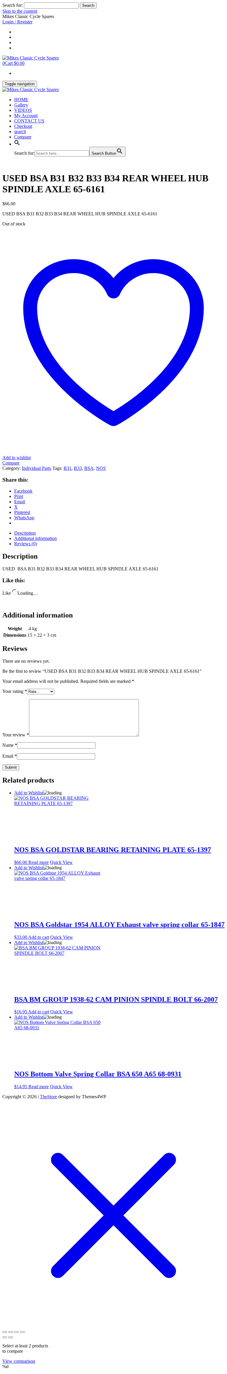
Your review (15, 734)
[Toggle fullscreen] (10, 1332)
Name (9, 745)
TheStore (48, 1096)
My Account (26, 115)
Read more (38, 862)
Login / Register (17, 21)
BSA (89, 468)
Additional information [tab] (35, 538)
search (20, 131)
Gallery (21, 104)
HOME (21, 99)
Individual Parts (36, 468)
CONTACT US (29, 120)
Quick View (61, 862)
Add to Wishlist (28, 792)
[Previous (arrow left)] (4, 1337)
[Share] (16, 1332)
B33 (78, 468)
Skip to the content (19, 11)
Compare (22, 136)
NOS (101, 468)
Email (9, 756)
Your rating (14, 691)
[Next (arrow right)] (10, 1337)
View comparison (18, 1361)
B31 (68, 468)
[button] (17, 143)
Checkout (23, 126)
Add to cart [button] (38, 937)
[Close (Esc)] (22, 1332)
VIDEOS (23, 110)
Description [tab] (25, 533)
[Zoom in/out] (4, 1332)
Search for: (12, 5)
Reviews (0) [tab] (25, 543)
